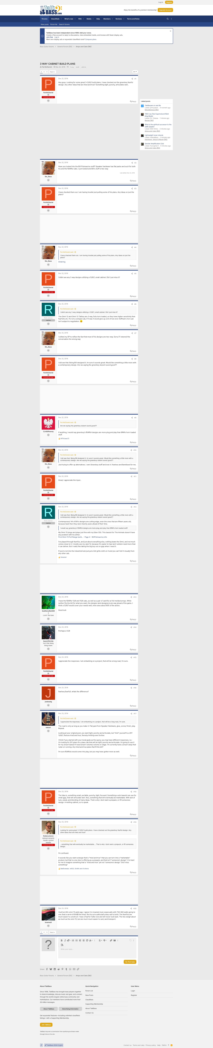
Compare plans (90, 39)
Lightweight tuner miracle (154, 135)
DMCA (164, 1045)
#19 (135, 822)
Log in (56, 37)
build (77, 67)
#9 (135, 418)
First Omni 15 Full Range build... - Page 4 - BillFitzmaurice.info (82, 537)
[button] (61, 18)
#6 (135, 304)
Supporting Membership (94, 1004)
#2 (135, 163)
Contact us (89, 1013)
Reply (134, 101)
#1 (135, 79)
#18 (135, 792)
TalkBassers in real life (153, 105)
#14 (135, 627)
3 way (72, 67)
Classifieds (89, 1000)
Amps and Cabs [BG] (152, 131)
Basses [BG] (149, 120)
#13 (135, 597)
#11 (135, 476)
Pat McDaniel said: (67, 252)
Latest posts (145, 101)
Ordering (61, 262)
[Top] (168, 1045)
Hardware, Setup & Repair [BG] (156, 139)
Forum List (89, 991)
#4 (135, 247)
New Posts (89, 995)
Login (133, 991)
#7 (135, 333)
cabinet (83, 67)
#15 (135, 657)
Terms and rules (138, 1045)
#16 (135, 688)
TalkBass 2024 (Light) (54, 1045)
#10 (135, 450)
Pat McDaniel (47, 67)
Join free (49, 37)
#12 (135, 507)
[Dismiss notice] (170, 31)
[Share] (132, 79)
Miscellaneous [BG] (152, 110)
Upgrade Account (165, 10)
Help (159, 1045)
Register (134, 995)
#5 (135, 273)
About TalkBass (91, 1008)
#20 (134, 908)
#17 (135, 714)
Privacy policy (151, 1045)
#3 (135, 188)
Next (52, 72)
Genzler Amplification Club (154, 144)
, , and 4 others (75, 868)
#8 (135, 359)
